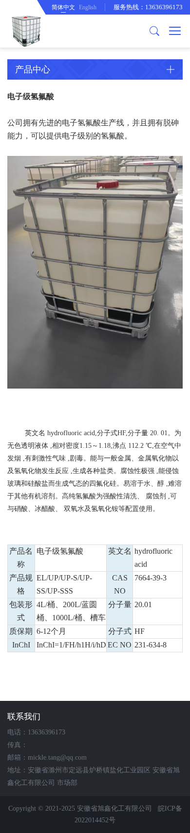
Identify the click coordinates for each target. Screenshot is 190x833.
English (87, 7)
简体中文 (63, 7)
